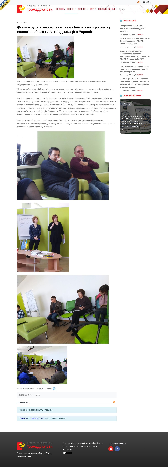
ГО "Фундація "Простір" (128, 34)
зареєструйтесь (37, 418)
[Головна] (18, 22)
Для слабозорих (139, 2)
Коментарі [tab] (23, 402)
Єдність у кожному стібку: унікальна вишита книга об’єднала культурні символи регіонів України (135, 121)
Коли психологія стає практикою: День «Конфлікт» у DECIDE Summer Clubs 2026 (135, 41)
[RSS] (114, 402)
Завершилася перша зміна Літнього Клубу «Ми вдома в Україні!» (133, 28)
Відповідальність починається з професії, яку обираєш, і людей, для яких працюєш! (134, 69)
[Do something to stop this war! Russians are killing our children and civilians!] (5, 5)
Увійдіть (23, 418)
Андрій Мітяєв (25, 456)
